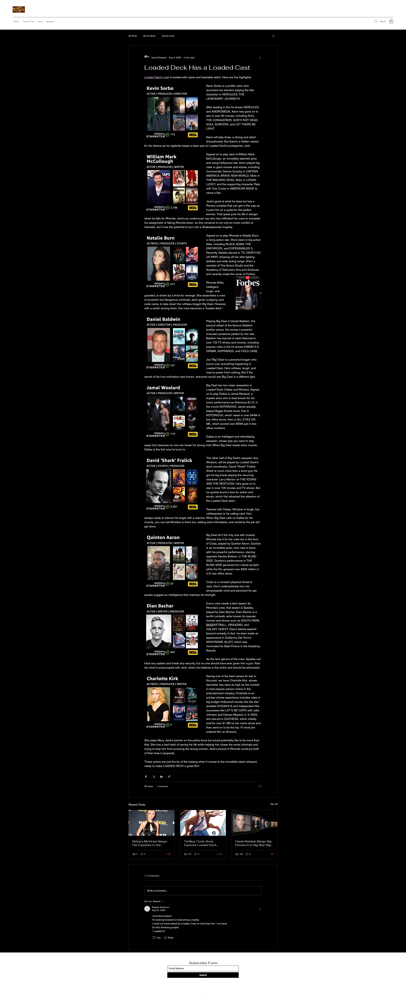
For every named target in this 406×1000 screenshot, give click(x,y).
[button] (391, 21)
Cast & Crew (168, 36)
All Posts (132, 36)
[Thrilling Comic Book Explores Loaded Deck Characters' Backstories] (203, 823)
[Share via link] (169, 776)
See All (274, 804)
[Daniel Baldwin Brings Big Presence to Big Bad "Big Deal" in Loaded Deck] (254, 823)
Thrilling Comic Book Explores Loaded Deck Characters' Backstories (201, 843)
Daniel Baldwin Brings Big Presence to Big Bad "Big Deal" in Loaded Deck (253, 843)
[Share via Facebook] (145, 776)
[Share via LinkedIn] (161, 776)
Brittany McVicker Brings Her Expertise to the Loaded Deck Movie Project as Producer (149, 843)
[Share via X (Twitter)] (153, 776)
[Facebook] (368, 21)
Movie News (149, 36)
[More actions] (260, 58)
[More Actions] (260, 909)
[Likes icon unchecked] (154, 938)
